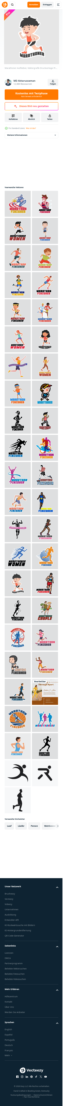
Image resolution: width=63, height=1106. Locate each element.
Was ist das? (31, 128)
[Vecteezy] (5, 5)
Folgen (53, 84)
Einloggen (47, 4)
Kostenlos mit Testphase (31, 95)
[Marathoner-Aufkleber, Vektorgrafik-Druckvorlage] (18, 204)
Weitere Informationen (17, 135)
